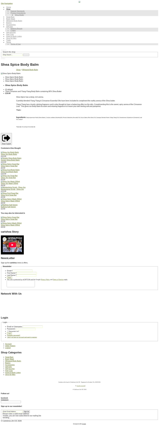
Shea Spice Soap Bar (9, 166)
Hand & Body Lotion (13, 373)
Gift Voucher (10, 369)
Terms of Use (16, 44)
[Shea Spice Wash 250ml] (11, 199)
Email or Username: (14, 327)
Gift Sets (8, 367)
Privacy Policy (45, 279)
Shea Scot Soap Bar (9, 195)
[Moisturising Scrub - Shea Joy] (13, 187)
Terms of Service (58, 279)
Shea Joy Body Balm (9, 154)
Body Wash (9, 359)
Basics (7, 363)
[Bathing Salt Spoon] (9, 205)
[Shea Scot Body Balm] (10, 170)
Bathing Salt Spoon (8, 207)
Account (8, 344)
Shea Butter (19, 15)
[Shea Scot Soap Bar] (9, 193)
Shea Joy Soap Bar (8, 178)
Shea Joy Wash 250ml (9, 183)
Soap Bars (9, 357)
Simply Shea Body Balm (10, 160)
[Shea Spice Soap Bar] (10, 164)
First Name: (11, 273)
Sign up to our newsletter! (11, 406)
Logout (7, 348)
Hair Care (9, 371)
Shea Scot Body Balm (9, 172)
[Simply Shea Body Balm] (11, 158)
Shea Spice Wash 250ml (10, 201)
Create (84, 424)
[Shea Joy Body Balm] (10, 152)
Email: (9, 271)
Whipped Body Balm (14, 21)
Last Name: (11, 275)
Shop (8, 9)
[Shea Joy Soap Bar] (9, 176)
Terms (8, 42)
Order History (10, 346)
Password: (11, 329)
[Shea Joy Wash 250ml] (10, 181)
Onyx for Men (10, 375)
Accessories (10, 365)
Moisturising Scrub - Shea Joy (12, 189)
